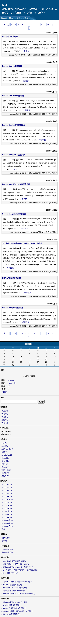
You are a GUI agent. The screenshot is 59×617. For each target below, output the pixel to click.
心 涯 (4, 4)
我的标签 (5, 422)
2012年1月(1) (7, 496)
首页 (11, 18)
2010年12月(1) (7, 520)
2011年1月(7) (7, 517)
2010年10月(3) (7, 526)
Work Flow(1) (6, 470)
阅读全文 (27, 51)
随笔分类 (4, 439)
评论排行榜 (5, 578)
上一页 (6, 24)
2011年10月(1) (7, 499)
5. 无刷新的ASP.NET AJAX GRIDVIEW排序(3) (18, 593)
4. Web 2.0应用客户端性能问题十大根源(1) (17, 611)
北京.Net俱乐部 (7, 552)
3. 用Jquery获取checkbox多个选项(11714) (17, 567)
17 (9, 386)
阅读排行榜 (5, 557)
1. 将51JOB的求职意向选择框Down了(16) (17, 581)
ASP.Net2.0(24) (7, 449)
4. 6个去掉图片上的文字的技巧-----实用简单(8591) (20, 570)
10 (42, 24)
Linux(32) (5, 458)
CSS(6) (4, 452)
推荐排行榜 (5, 598)
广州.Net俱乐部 (7, 549)
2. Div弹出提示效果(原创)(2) (12, 605)
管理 (26, 18)
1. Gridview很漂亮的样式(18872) (14, 561)
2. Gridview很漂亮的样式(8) (12, 584)
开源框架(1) (6, 473)
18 (48, 24)
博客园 (4, 18)
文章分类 (4, 534)
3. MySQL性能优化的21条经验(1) (14, 608)
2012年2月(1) (7, 493)
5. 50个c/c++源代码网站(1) (11, 614)
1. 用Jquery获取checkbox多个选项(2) (15, 602)
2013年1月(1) (7, 490)
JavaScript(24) (7, 455)
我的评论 (5, 413)
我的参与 (5, 417)
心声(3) (4, 541)
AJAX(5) (5, 446)
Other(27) (5, 461)
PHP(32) (5, 464)
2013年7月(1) (7, 484)
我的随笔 (5, 411)
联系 (19, 18)
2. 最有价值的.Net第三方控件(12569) (15, 564)
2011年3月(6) (7, 511)
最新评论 (5, 420)
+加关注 (4, 392)
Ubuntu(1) (5, 467)
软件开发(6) (6, 538)
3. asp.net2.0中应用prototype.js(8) (14, 587)
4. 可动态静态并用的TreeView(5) (13, 590)
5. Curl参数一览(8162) (10, 573)
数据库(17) (5, 475)
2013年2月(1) (7, 487)
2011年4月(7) (7, 508)
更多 (3, 529)
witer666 (11, 380)
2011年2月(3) (7, 514)
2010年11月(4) (7, 523)
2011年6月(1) (7, 502)
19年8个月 (12, 383)
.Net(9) (4, 443)
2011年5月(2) (7, 505)
